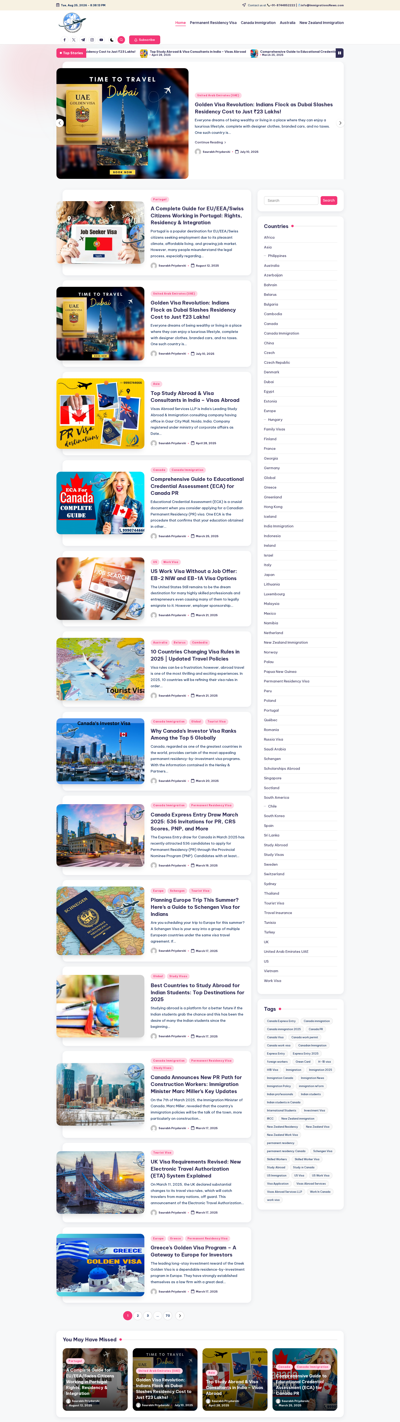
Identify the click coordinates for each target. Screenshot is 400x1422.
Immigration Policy (279, 1095)
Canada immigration (317, 1030)
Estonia (270, 411)
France (270, 458)
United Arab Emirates (286, 961)
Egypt (269, 401)
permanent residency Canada (286, 1160)
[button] (144, 39)
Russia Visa (273, 749)
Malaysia (271, 613)
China (269, 352)
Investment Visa (314, 1120)
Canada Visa (275, 1046)
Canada (159, 479)
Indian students (311, 1103)
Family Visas (274, 438)
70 (168, 1325)
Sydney (270, 893)
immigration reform (311, 1095)
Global (196, 731)
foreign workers (277, 1071)
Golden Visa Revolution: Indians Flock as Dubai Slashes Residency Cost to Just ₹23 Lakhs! (193, 319)
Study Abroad (276, 854)
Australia (160, 652)
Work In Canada (320, 1201)
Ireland (270, 555)
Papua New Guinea (280, 681)
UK (266, 951)
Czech (269, 362)
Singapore (272, 787)
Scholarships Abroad (282, 778)
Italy (267, 574)
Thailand (271, 903)
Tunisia (270, 932)
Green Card (303, 1071)
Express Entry (276, 1063)
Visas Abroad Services (311, 1193)
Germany (272, 477)
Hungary (275, 429)
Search (329, 210)
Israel (268, 565)
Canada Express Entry (281, 1030)
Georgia (271, 468)
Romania (271, 739)
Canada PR (316, 1038)
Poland (270, 710)
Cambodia (200, 652)
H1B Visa (272, 1079)
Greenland (273, 506)
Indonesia (272, 545)
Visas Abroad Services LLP (284, 1201)
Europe (158, 900)
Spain (269, 835)
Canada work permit (304, 1046)
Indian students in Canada (283, 1112)
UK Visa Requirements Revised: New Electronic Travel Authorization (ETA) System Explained (196, 1178)
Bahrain (270, 294)
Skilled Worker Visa (307, 1168)
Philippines (277, 265)
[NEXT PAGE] (179, 1325)
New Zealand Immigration (286, 652)
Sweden (271, 874)
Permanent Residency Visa (211, 814)
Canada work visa (278, 1055)
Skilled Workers (277, 1168)
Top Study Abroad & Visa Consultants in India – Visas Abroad (101, 52)
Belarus (179, 652)
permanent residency (281, 1152)
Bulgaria (271, 314)
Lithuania (272, 594)
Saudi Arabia (275, 758)
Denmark (271, 381)
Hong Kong (273, 516)
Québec (270, 729)
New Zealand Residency (282, 1136)
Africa (269, 247)
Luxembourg (274, 603)
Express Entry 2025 (306, 1063)
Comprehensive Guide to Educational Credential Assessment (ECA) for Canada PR (229, 52)
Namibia (271, 632)
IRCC (270, 1128)
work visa (273, 1209)
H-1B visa (324, 1071)
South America (276, 807)
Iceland (270, 526)
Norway (271, 662)
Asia (156, 393)
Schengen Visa (322, 1160)
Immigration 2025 (320, 1079)
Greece (175, 1248)
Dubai (269, 391)
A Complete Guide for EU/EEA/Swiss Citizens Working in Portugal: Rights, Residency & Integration (197, 225)
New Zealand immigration (297, 1128)
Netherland (273, 642)
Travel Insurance (278, 922)
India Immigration (279, 535)
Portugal (160, 209)
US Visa (299, 1185)
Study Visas (178, 985)
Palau (269, 671)
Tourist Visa (217, 731)
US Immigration (276, 1185)
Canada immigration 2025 (284, 1038)
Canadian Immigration (312, 1055)
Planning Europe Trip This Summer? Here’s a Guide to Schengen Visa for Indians (195, 916)
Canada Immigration (187, 479)
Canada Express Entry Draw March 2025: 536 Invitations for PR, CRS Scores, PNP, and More (194, 831)
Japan (269, 584)
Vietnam (271, 980)
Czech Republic (277, 372)
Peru (268, 700)
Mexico (270, 623)
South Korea (274, 825)
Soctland (271, 797)
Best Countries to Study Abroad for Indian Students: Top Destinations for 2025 (197, 1002)
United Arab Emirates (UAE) (218, 95)
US (155, 571)
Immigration (293, 1079)
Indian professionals (280, 1103)
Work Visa (170, 571)
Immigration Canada (280, 1087)
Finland (270, 448)
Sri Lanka (271, 845)
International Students (281, 1120)
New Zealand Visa (317, 1136)
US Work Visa (320, 1185)
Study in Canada (303, 1177)
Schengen (177, 900)
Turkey (269, 941)
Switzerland (274, 883)
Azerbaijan (273, 284)
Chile (272, 816)
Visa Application (278, 1193)
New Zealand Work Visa (282, 1144)
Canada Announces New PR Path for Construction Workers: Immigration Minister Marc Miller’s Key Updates (196, 1094)
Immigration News (312, 1087)
